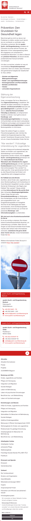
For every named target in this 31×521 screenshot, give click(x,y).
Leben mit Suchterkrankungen (10, 398)
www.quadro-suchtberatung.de (15, 315)
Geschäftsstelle (6, 479)
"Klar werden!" (13, 243)
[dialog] (16, 508)
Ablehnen (12, 515)
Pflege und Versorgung (8, 381)
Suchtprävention (20, 21)
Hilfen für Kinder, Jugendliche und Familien (14, 405)
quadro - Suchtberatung (7, 21)
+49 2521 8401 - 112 (10, 309)
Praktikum (4, 456)
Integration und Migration (9, 384)
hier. (9, 235)
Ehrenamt (4, 463)
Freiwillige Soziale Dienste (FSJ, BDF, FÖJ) (14, 453)
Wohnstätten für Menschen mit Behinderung (15, 414)
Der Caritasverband (7, 473)
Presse (3, 365)
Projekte (3, 368)
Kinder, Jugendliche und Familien (11, 378)
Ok (12, 518)
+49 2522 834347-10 (11, 337)
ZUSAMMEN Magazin (8, 371)
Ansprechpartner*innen (8, 488)
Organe (3, 485)
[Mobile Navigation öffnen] (28, 12)
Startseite (10, 17)
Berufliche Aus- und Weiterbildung (12, 395)
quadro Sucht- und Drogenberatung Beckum (13, 295)
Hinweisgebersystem (7, 495)
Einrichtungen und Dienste (8, 19)
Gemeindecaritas (6, 466)
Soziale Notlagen (21, 19)
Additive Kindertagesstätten (10, 420)
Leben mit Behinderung (8, 389)
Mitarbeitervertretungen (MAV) (10, 482)
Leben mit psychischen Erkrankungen (13, 392)
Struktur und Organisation (9, 476)
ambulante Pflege (6, 447)
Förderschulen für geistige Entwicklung (13, 429)
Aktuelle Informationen (8, 362)
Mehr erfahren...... (7, 512)
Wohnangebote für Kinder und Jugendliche (14, 426)
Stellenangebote (6, 450)
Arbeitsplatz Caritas (7, 444)
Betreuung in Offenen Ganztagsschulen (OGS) (15, 423)
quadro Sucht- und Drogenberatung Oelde (15, 323)
